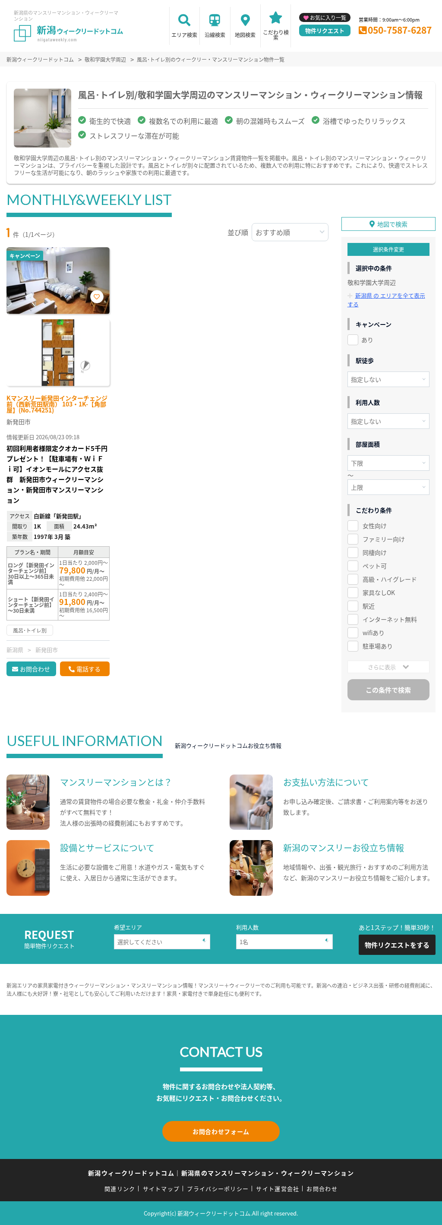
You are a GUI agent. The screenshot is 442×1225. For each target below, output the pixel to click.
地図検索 (245, 34)
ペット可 (375, 565)
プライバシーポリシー (218, 1188)
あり (367, 339)
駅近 (369, 605)
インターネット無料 (390, 619)
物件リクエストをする (397, 944)
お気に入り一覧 (328, 17)
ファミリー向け (384, 539)
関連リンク (120, 1188)
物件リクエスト (324, 30)
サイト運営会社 (277, 1188)
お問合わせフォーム (221, 1131)
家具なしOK (379, 592)
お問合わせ (35, 668)
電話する (88, 668)
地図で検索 (392, 224)
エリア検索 (184, 34)
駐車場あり (378, 646)
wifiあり (374, 632)
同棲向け (375, 552)
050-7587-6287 (400, 29)
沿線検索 (215, 34)
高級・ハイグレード (390, 579)
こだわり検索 (276, 34)
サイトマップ (161, 1188)
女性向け (375, 525)
